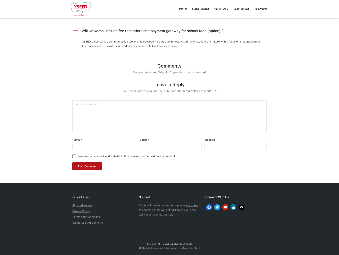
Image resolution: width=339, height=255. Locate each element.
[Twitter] (217, 207)
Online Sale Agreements (87, 222)
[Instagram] (225, 207)
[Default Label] (233, 207)
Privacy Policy (81, 211)
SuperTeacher (200, 8)
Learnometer (241, 8)
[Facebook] (209, 207)
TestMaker (260, 8)
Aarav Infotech (192, 248)
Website (209, 139)
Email (144, 139)
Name (77, 139)
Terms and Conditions (86, 216)
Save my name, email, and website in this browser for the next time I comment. (127, 156)
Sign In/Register (82, 205)
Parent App (221, 8)
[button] (169, 30)
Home (183, 8)
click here (192, 205)
